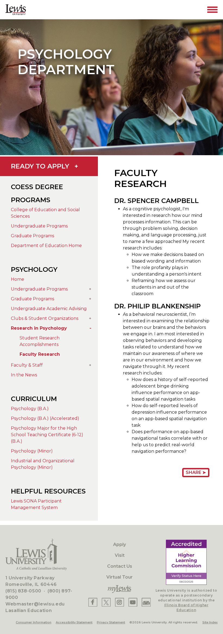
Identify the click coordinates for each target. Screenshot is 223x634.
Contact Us (119, 566)
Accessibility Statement (74, 622)
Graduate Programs (32, 235)
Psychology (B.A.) (30, 408)
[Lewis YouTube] (133, 602)
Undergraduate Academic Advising (49, 308)
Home (17, 279)
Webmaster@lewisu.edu (35, 604)
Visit (120, 555)
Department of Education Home (46, 245)
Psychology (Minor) (32, 451)
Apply (119, 544)
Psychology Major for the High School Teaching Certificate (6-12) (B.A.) (47, 435)
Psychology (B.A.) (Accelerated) (45, 418)
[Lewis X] (106, 602)
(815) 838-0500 (23, 591)
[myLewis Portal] (119, 589)
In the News (24, 374)
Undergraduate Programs (39, 226)
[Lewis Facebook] (92, 602)
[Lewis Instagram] (119, 602)
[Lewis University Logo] (15, 9)
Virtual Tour (119, 577)
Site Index (210, 622)
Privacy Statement (111, 622)
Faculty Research (40, 354)
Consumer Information (33, 622)
